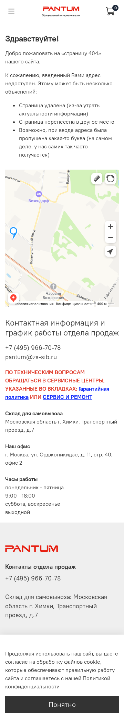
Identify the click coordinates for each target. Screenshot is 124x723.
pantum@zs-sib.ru (31, 357)
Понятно (62, 704)
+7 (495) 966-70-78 (33, 348)
